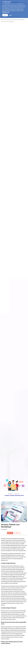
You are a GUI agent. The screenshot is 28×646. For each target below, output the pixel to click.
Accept (5, 15)
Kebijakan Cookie (5, 12)
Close (10, 15)
